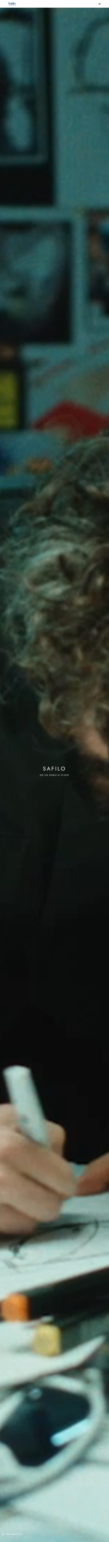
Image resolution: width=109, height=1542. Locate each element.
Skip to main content (9, 2)
